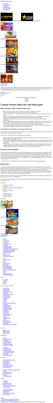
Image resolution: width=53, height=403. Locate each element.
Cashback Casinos (7, 376)
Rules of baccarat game (8, 352)
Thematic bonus (6, 387)
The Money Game (7, 309)
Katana (4, 300)
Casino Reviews (6, 362)
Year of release (6, 255)
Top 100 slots (6, 9)
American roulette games (8, 351)
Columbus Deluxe (7, 305)
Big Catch (5, 293)
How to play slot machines (9, 250)
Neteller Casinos (6, 367)
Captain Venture (6, 297)
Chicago (5, 302)
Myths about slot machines (9, 251)
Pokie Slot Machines (7, 267)
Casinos (5, 374)
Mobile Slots (6, 391)
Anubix (5, 317)
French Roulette (6, 342)
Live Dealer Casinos (7, 372)
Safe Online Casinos (7, 366)
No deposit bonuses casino (9, 359)
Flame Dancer (6, 295)
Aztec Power (6, 290)
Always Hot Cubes (7, 314)
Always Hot (6, 312)
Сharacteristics (4, 85)
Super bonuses (6, 394)
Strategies (5, 242)
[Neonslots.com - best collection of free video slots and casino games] (6, 399)
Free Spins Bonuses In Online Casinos (11, 369)
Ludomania (5, 347)
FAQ (4, 261)
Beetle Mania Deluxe (8, 291)
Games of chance (7, 348)
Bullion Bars (6, 323)
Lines (4, 272)
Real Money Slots (7, 243)
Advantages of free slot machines (10, 248)
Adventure (9, 187)
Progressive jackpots (7, 344)
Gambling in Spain (7, 339)
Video (4, 238)
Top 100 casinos (6, 8)
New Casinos (6, 363)
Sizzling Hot (6, 310)
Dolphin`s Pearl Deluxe (8, 294)
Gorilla (4, 299)
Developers (5, 6)
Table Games (6, 361)
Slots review (6, 264)
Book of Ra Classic (7, 322)
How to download (7, 268)
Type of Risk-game (7, 273)
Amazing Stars (6, 315)
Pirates (17, 187)
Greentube (10, 185)
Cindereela (5, 304)
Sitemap (2, 398)
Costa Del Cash (6, 307)
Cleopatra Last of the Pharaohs (10, 324)
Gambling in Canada (7, 355)
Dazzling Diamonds (7, 308)
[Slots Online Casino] (14, 399)
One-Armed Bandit (7, 247)
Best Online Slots (7, 263)
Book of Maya (6, 320)
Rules (4, 262)
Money (4, 371)
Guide (4, 271)
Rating (4, 258)
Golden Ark (5, 298)
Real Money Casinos (7, 364)
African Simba (6, 289)
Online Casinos (6, 4)
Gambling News (6, 7)
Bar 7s (4, 319)
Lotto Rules (5, 353)
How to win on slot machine (9, 269)
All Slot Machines (7, 246)
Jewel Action (6, 313)
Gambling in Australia (8, 345)
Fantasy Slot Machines (8, 275)
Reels (4, 253)
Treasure (14, 187)
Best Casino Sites (7, 373)
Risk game (5, 340)
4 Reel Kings (6, 288)
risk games (39, 161)
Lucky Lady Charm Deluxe (9, 303)
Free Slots (5, 3)
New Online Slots (7, 266)
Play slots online (6, 259)
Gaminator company (7, 88)
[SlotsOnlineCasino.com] (6, 1)
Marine (21, 187)
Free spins (5, 380)
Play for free (6, 240)
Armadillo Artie (6, 318)
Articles (5, 337)
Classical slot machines (8, 256)
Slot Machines (6, 241)
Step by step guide (7, 252)
